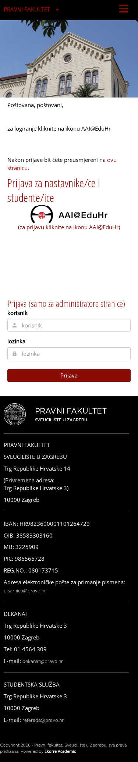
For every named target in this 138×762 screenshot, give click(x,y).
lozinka (16, 341)
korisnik (17, 312)
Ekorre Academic (60, 751)
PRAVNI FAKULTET (27, 9)
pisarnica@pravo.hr (25, 591)
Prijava (69, 375)
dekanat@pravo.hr (42, 661)
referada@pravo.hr (43, 720)
